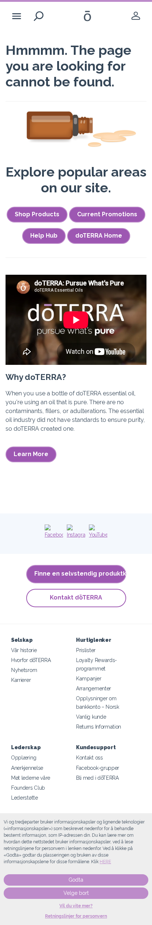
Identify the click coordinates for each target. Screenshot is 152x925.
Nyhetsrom (24, 670)
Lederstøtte (24, 797)
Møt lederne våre (30, 778)
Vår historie (24, 650)
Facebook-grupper (97, 768)
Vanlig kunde (91, 717)
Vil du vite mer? (76, 905)
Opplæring (23, 757)
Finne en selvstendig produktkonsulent (80, 573)
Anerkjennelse (27, 768)
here (105, 861)
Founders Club (28, 788)
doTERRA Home (98, 235)
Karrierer (21, 680)
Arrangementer (93, 688)
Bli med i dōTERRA (97, 778)
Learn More (31, 454)
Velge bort (76, 893)
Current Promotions (107, 214)
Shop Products (37, 214)
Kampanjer (88, 678)
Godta (76, 880)
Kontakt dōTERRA (76, 597)
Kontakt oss (89, 757)
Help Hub (44, 235)
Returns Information (98, 726)
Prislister (86, 650)
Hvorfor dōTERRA (31, 660)
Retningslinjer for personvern (76, 916)
